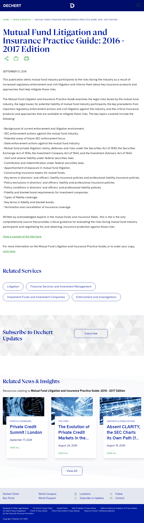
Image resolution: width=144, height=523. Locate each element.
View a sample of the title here (22, 236)
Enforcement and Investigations (96, 297)
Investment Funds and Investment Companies (36, 297)
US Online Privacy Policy (42, 508)
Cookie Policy (62, 508)
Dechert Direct (11, 494)
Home (6, 19)
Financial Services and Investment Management (60, 286)
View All (14, 447)
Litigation (13, 286)
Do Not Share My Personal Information (18, 513)
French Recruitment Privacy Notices (66, 511)
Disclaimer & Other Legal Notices (15, 508)
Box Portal (8, 498)
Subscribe (90, 333)
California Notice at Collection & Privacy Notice (118, 508)
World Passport (47, 498)
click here (9, 251)
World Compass (47, 494)
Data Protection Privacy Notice (84, 508)
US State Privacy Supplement (14, 511)
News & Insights (22, 19)
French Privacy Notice (38, 511)
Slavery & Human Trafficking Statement (99, 511)
